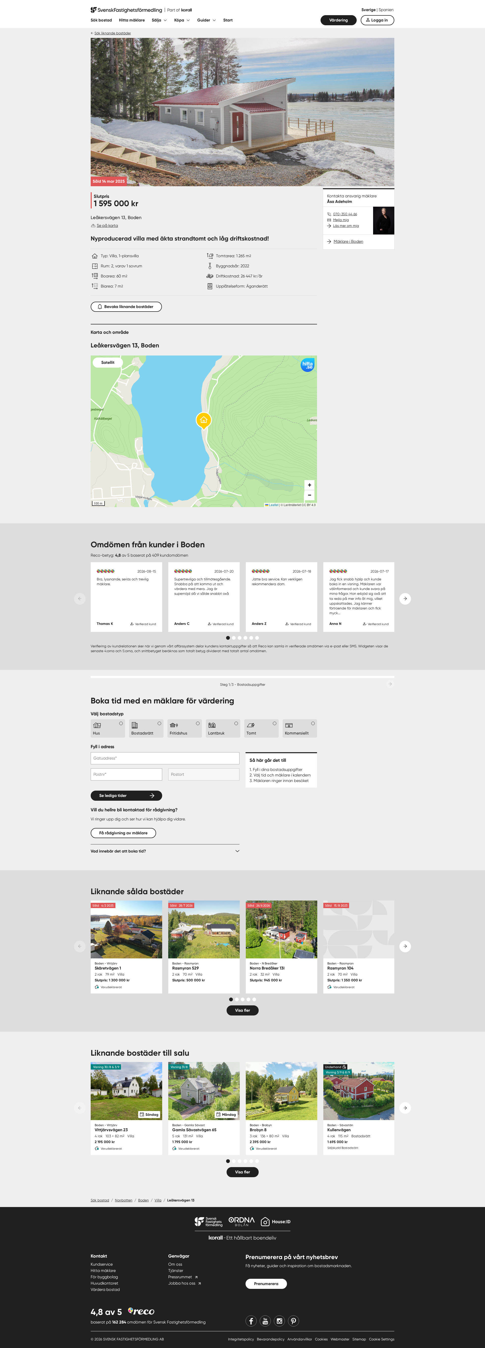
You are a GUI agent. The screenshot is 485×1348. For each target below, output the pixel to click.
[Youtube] (265, 1321)
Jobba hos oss (181, 1283)
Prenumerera (266, 1283)
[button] (204, 421)
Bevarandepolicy (271, 1339)
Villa (158, 1200)
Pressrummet (180, 1276)
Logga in (379, 20)
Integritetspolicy (241, 1339)
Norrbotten (123, 1200)
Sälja (156, 20)
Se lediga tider (113, 795)
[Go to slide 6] (257, 638)
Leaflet (273, 505)
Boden (143, 1200)
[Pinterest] (293, 1321)
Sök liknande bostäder (112, 33)
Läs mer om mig (346, 226)
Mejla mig (341, 220)
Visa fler (242, 1010)
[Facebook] (251, 1321)
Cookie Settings (381, 1339)
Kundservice (102, 1264)
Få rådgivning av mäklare (123, 833)
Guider (203, 20)
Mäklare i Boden (348, 241)
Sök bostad (101, 20)
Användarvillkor (300, 1339)
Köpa (179, 20)
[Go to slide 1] (228, 638)
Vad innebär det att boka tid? (118, 851)
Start (228, 20)
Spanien (386, 9)
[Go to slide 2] (234, 638)
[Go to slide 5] (251, 638)
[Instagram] (279, 1321)
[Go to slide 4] (245, 638)
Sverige (369, 9)
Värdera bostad (105, 1289)
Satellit (107, 362)
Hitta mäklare (132, 20)
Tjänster (175, 1270)
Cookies (322, 1339)
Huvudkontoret (104, 1283)
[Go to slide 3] (239, 638)
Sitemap (359, 1339)
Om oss (175, 1264)
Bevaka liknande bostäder (128, 306)
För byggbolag (104, 1276)
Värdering (338, 20)
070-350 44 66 (345, 214)
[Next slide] (405, 599)
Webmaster (340, 1339)
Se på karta (107, 225)
